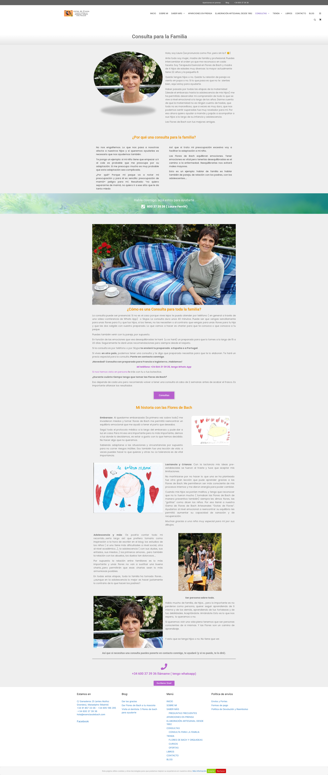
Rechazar (221, 771)
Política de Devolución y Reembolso (229, 709)
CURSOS (173, 744)
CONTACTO (300, 13)
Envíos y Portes (219, 701)
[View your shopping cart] (320, 20)
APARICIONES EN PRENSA (200, 13)
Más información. (200, 771)
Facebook (83, 721)
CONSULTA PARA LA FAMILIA (184, 732)
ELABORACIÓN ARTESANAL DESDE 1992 (233, 13)
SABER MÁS (176, 13)
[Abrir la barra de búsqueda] (315, 20)
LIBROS (288, 13)
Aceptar (211, 771)
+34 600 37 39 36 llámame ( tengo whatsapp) (164, 673)
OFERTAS (174, 747)
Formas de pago (219, 705)
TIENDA (276, 13)
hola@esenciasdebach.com (91, 714)
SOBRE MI (163, 13)
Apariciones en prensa (212, 3)
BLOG (311, 13)
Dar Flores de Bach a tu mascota (138, 705)
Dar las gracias (129, 701)
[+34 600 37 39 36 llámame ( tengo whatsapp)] (164, 666)
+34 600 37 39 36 (241, 3)
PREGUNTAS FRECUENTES (183, 713)
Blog (227, 3)
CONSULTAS (261, 13)
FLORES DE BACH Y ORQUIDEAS (186, 740)
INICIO (153, 13)
